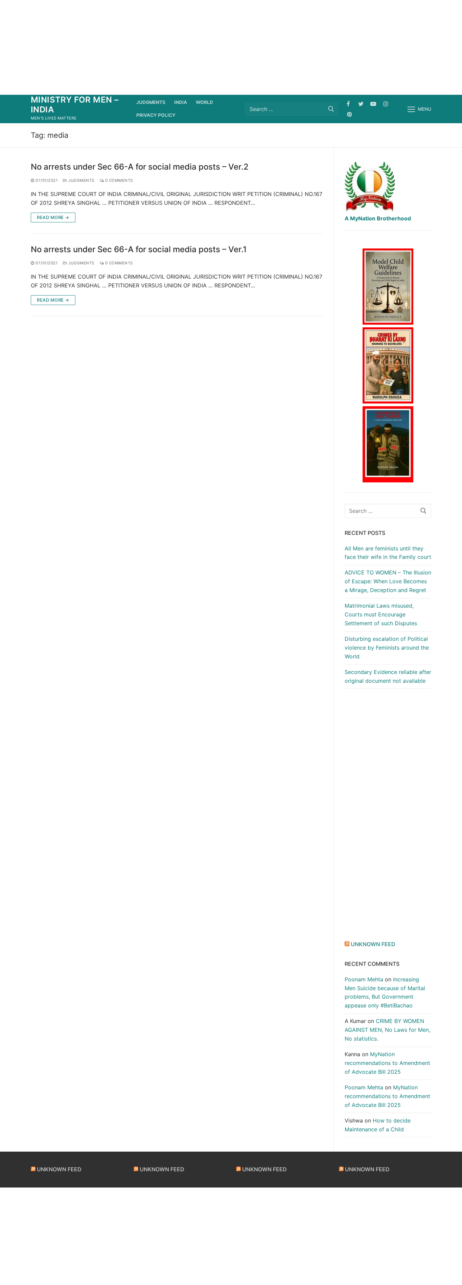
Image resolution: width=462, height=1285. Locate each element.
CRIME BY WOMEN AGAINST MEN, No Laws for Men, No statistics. (387, 1030)
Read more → (53, 217)
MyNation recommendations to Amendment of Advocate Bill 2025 (387, 1063)
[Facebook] (348, 104)
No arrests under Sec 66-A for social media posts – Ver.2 (140, 167)
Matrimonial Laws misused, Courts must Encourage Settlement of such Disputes (381, 614)
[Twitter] (361, 104)
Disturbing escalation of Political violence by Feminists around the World (387, 647)
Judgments (80, 180)
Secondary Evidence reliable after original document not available (388, 676)
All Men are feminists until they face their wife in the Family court (388, 553)
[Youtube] (373, 104)
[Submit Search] (331, 109)
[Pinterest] (349, 114)
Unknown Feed (373, 944)
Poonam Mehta (364, 979)
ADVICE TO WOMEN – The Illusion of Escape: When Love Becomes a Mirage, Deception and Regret (388, 581)
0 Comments (118, 180)
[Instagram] (385, 104)
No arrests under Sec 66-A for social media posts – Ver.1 (139, 249)
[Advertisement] (231, 47)
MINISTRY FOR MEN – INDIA (74, 104)
